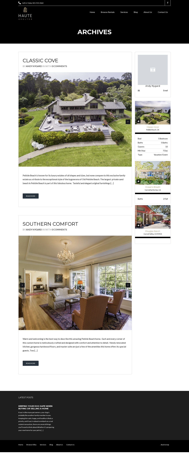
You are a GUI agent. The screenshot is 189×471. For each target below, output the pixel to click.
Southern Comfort (50, 224)
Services (124, 12)
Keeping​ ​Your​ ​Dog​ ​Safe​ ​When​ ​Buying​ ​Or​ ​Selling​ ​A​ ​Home (35, 407)
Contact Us (163, 12)
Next (128, 121)
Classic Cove (40, 61)
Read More (30, 196)
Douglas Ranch (152, 231)
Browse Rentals (108, 12)
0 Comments (59, 66)
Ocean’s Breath (152, 187)
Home (92, 12)
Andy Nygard (34, 66)
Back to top (165, 445)
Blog (136, 12)
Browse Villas (31, 445)
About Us (148, 12)
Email (165, 90)
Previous (22, 121)
